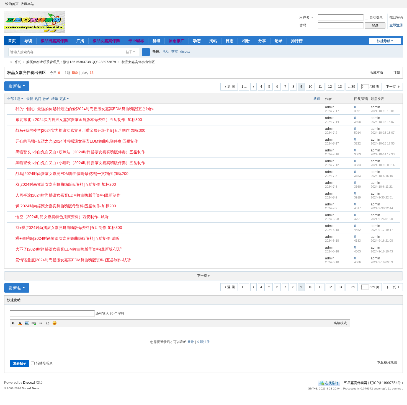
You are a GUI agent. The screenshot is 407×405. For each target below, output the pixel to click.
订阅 (396, 72)
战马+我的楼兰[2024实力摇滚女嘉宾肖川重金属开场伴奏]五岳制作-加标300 (80, 130)
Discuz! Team (30, 388)
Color (20, 323)
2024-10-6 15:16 (382, 175)
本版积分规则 (387, 362)
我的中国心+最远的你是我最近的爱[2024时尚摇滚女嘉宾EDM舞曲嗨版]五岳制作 (85, 109)
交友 (174, 51)
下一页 (391, 87)
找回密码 (396, 17)
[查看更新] (74, 99)
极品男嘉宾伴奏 (54, 40)
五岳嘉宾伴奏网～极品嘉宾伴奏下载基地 (6, 62)
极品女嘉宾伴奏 (106, 40)
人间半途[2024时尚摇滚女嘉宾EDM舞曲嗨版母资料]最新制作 (68, 195)
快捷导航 (383, 41)
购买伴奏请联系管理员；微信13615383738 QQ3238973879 (71, 62)
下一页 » (203, 276)
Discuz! (29, 383)
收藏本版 (377, 72)
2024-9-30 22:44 (382, 208)
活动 (166, 51)
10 (310, 87)
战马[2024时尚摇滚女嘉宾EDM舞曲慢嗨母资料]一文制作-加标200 (72, 173)
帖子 (129, 52)
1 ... (244, 87)
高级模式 (340, 323)
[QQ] (329, 383)
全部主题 (13, 99)
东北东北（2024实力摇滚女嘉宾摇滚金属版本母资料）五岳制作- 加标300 (79, 119)
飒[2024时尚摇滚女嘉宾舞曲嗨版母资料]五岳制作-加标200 (66, 206)
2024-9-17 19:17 (382, 229)
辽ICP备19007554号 (385, 383)
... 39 (351, 87)
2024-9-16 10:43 (382, 251)
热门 (38, 99)
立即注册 (396, 25)
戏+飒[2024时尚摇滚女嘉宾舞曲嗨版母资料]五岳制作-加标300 (69, 227)
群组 (156, 40)
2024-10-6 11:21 (382, 186)
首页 (12, 40)
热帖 (46, 99)
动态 (197, 40)
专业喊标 (136, 40)
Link (34, 323)
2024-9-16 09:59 (382, 262)
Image (27, 323)
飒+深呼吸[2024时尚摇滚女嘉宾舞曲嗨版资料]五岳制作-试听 (67, 238)
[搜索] (146, 52)
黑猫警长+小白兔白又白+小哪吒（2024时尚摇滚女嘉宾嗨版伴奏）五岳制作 (80, 163)
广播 (80, 40)
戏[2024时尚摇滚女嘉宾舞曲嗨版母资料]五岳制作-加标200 (66, 184)
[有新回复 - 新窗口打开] (12, 109)
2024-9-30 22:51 (382, 197)
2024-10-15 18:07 (383, 121)
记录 (278, 40)
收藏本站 (27, 4)
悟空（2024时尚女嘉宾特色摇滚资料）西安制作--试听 (62, 217)
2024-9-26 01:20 (382, 219)
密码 (303, 25)
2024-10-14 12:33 (383, 154)
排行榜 (297, 40)
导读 (28, 40)
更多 (63, 99)
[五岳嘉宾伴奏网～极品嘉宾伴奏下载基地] (34, 22)
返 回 (231, 87)
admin (329, 107)
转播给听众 (44, 363)
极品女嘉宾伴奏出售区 (138, 62)
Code (47, 323)
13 (340, 87)
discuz (185, 51)
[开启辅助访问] (395, 3)
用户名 (304, 17)
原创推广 (176, 40)
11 (320, 87)
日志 (229, 40)
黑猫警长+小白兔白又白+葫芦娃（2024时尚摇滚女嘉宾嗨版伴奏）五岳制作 (80, 152)
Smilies (54, 323)
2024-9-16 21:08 (382, 240)
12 (330, 87)
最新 (29, 99)
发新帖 (15, 86)
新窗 (316, 98)
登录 (190, 342)
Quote (40, 323)
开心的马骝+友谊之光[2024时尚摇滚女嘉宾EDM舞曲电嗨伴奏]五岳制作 (77, 141)
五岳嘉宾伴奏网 (355, 383)
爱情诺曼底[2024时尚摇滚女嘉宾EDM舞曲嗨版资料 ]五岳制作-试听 (73, 260)
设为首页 (12, 4)
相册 (246, 40)
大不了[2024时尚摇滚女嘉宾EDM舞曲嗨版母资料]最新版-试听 (69, 249)
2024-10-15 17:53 (383, 143)
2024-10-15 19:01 (383, 111)
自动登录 (376, 17)
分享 (262, 40)
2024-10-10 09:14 (383, 165)
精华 (54, 99)
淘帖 (213, 40)
